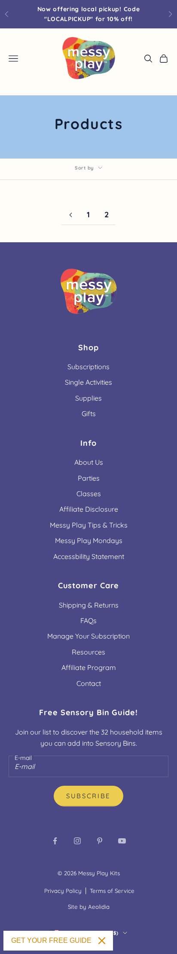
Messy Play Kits (99, 873)
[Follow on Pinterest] (99, 841)
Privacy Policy (63, 890)
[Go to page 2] (70, 215)
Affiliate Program (88, 667)
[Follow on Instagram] (77, 841)
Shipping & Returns (89, 605)
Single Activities (88, 382)
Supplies (88, 398)
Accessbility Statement (88, 556)
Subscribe (88, 796)
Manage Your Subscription (88, 636)
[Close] (101, 940)
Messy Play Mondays (88, 540)
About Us (88, 462)
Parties (89, 478)
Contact (88, 683)
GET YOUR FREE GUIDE (51, 940)
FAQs (88, 620)
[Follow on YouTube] (122, 841)
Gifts (89, 413)
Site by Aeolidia (89, 906)
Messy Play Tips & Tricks (89, 525)
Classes (88, 493)
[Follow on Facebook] (55, 841)
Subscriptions (88, 366)
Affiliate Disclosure (88, 509)
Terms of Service (112, 890)
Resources (88, 652)
